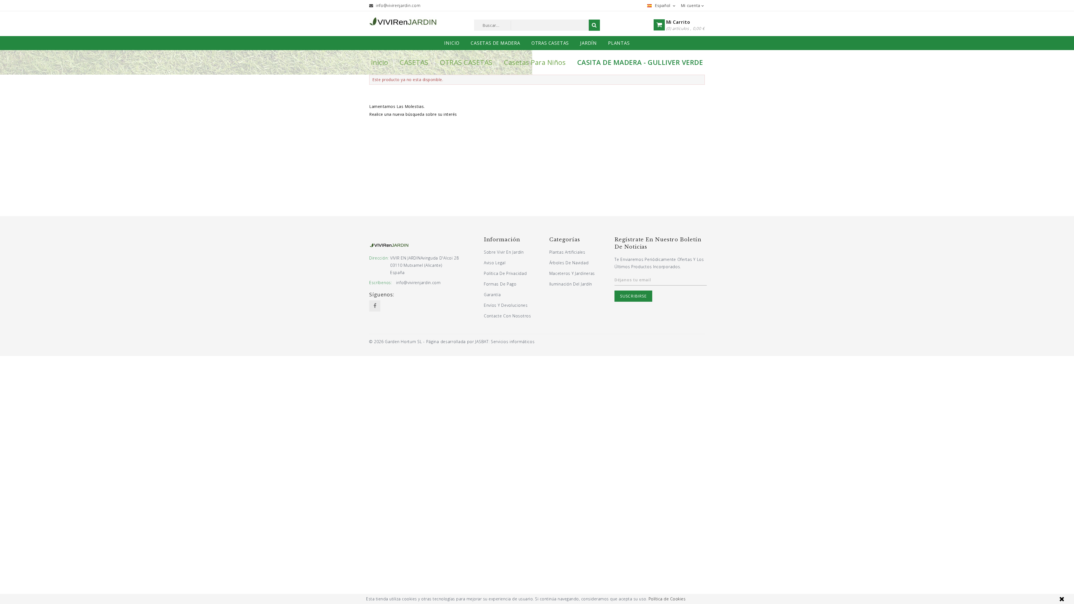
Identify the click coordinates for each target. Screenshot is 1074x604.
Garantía (492, 294)
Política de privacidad (505, 273)
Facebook (374, 306)
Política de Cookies (667, 598)
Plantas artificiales (567, 252)
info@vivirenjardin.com (398, 5)
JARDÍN (588, 43)
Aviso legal (495, 262)
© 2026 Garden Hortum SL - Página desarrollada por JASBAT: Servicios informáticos (452, 341)
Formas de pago (500, 284)
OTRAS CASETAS (550, 43)
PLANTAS (619, 43)
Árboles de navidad (569, 262)
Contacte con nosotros (507, 315)
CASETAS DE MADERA (495, 43)
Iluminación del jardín (570, 284)
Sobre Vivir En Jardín (504, 252)
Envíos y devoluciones (506, 305)
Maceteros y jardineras (572, 273)
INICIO (452, 43)
